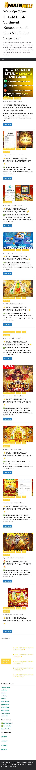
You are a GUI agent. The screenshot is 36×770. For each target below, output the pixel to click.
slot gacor (17, 98)
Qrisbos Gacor (5, 687)
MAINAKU (4, 741)
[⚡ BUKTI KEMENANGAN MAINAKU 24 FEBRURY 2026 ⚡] (18, 487)
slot (11, 98)
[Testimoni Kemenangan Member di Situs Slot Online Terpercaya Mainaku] (18, 82)
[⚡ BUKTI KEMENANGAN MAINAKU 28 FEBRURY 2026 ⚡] (18, 378)
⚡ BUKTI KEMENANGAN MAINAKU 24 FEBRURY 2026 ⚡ (17, 509)
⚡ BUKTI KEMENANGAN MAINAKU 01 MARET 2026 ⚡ (17, 343)
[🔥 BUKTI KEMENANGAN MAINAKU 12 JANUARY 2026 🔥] (18, 542)
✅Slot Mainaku (6, 726)
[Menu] (2, 59)
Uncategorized (8, 202)
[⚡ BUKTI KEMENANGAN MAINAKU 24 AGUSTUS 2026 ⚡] (18, 139)
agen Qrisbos (5, 710)
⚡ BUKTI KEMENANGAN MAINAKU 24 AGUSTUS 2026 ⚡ (17, 161)
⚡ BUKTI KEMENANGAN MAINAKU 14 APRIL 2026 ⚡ (17, 308)
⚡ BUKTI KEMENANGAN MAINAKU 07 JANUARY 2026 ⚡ (17, 620)
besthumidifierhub (17, 101)
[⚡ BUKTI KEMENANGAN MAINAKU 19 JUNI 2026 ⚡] (18, 193)
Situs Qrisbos (5, 701)
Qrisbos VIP (4, 716)
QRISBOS (4, 737)
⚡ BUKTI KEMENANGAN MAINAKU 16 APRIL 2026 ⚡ (17, 258)
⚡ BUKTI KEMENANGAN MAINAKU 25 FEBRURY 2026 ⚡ (17, 455)
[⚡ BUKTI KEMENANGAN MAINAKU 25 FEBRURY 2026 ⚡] (18, 434)
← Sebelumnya (6, 638)
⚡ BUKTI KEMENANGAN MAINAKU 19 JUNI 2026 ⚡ (16, 210)
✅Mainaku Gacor (6, 723)
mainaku (6, 98)
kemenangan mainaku (9, 148)
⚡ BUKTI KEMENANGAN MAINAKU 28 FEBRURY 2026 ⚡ (17, 402)
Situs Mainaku (5, 729)
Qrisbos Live (5, 704)
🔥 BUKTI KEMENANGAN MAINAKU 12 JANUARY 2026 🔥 (17, 564)
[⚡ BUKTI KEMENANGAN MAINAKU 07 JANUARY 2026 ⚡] (18, 597)
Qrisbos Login (5, 713)
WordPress (13, 766)
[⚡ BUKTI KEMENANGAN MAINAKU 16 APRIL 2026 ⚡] (18, 240)
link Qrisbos (5, 707)
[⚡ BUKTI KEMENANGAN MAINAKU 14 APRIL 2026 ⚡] (18, 288)
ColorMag (4, 766)
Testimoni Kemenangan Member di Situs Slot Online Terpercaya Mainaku (17, 107)
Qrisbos (3, 693)
